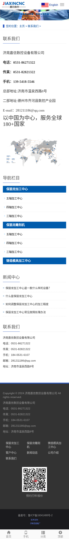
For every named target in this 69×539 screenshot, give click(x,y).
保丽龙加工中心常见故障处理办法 (26, 312)
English (53, 4)
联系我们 (33, 26)
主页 (22, 26)
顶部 (60, 536)
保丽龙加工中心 (17, 189)
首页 (8, 536)
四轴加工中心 (14, 207)
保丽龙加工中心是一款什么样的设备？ (28, 288)
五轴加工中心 (14, 198)
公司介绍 (53, 452)
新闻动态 (32, 452)
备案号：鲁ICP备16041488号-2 (35, 515)
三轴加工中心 (14, 215)
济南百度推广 (35, 523)
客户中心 (11, 452)
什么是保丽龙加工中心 (19, 296)
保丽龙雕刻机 (15, 224)
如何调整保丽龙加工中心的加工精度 (27, 304)
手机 (26, 536)
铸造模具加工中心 (18, 260)
